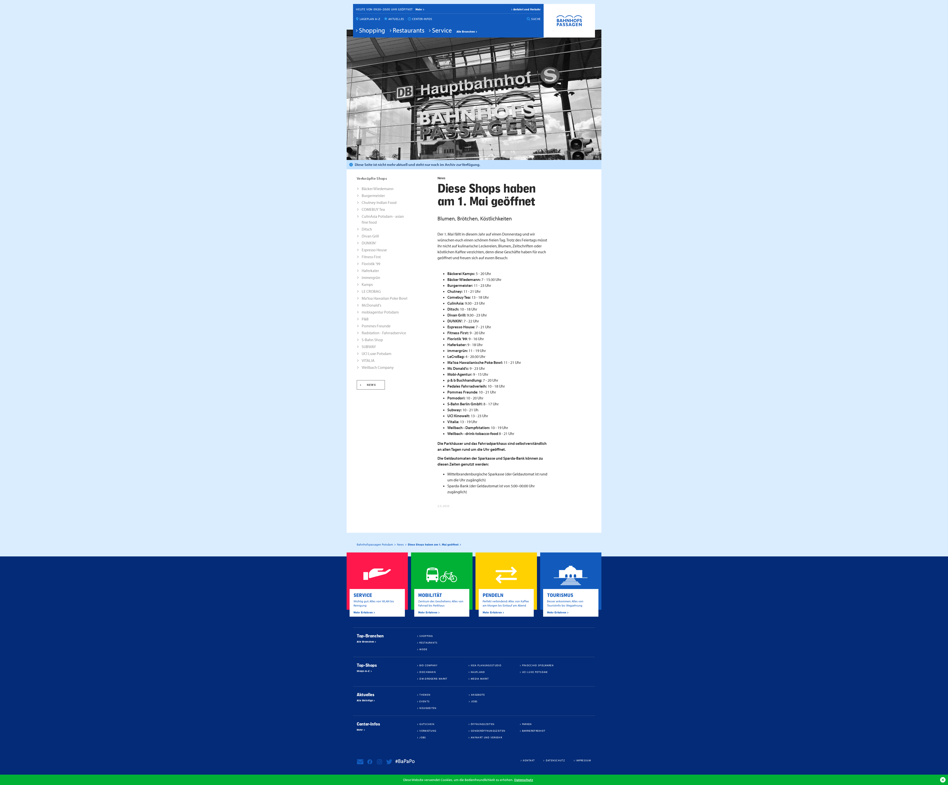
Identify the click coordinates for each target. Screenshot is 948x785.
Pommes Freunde (376, 325)
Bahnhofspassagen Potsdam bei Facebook (369, 761)
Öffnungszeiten (482, 724)
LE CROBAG (371, 291)
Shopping (372, 30)
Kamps (367, 284)
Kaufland (478, 672)
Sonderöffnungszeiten (488, 730)
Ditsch (367, 229)
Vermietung (427, 730)
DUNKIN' (369, 242)
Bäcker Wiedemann (378, 188)
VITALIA (368, 360)
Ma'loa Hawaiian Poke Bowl (384, 298)
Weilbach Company (378, 367)
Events (424, 701)
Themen (425, 694)
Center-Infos (422, 19)
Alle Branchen (465, 31)
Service (442, 30)
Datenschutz (523, 779)
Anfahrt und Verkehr (527, 9)
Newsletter (360, 761)
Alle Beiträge (365, 700)
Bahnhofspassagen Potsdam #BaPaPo (569, 21)
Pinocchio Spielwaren (538, 665)
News (371, 385)
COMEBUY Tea (373, 209)
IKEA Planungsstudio (486, 665)
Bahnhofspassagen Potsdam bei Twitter (389, 761)
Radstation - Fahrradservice (384, 332)
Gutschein (426, 724)
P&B (365, 318)
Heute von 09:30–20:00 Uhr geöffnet (384, 9)
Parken (527, 724)
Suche (536, 19)
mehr (418, 9)
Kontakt (529, 760)
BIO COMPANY (428, 665)
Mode (423, 649)
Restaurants (408, 30)
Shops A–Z (363, 671)
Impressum (583, 760)
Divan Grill (370, 236)
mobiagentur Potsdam (380, 312)
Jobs (474, 701)
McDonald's (371, 305)
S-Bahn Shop (372, 339)
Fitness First (371, 256)
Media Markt (480, 678)
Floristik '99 (371, 263)
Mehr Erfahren (363, 612)
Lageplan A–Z (370, 19)
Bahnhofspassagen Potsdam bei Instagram (379, 761)
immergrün (371, 277)
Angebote (478, 694)
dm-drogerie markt (433, 678)
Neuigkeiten (427, 708)
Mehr (360, 729)
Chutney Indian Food (379, 202)
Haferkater (370, 270)
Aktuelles (396, 19)
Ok (943, 780)
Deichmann (427, 672)
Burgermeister (373, 195)
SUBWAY (369, 346)
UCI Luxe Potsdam (376, 353)
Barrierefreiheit (534, 730)
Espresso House (374, 249)
